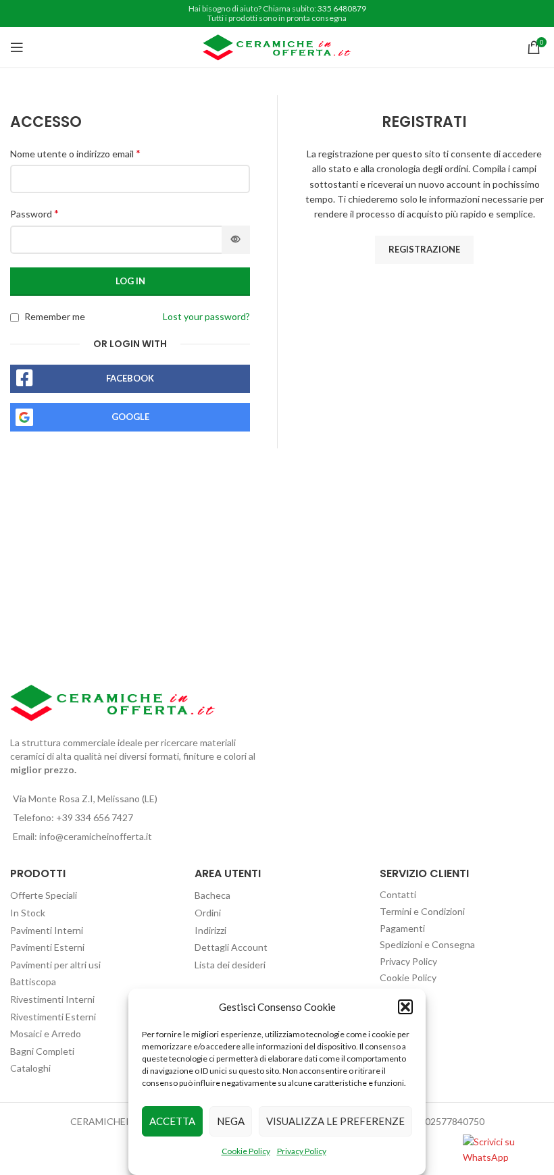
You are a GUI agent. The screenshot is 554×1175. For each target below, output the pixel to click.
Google (130, 416)
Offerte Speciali (43, 895)
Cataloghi (30, 1068)
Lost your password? (206, 316)
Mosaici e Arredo (45, 1033)
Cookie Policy (246, 1151)
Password (34, 213)
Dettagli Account (231, 947)
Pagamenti (402, 928)
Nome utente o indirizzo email (75, 153)
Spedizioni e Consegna (427, 944)
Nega (231, 1121)
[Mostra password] (236, 240)
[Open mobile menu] (16, 47)
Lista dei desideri (230, 964)
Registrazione (424, 249)
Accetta (172, 1121)
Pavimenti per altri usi (55, 964)
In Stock (27, 912)
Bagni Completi (42, 1051)
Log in (130, 281)
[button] (405, 1007)
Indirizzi (210, 930)
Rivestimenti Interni (52, 999)
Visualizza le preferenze (335, 1121)
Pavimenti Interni (46, 930)
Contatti (398, 894)
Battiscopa (33, 981)
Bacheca (212, 895)
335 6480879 (342, 8)
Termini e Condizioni (422, 911)
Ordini (208, 912)
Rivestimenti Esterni (53, 1016)
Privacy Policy (301, 1151)
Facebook (130, 378)
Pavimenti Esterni (47, 947)
